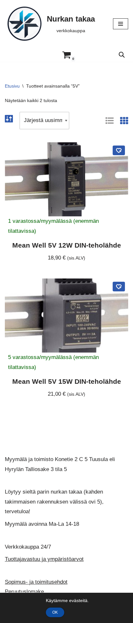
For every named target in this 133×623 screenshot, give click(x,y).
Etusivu (12, 86)
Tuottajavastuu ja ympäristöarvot (44, 559)
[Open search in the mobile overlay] (121, 55)
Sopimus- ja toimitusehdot (36, 582)
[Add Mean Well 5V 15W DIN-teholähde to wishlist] (119, 286)
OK (55, 612)
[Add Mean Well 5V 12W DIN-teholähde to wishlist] (119, 150)
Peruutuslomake (24, 592)
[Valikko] (120, 23)
